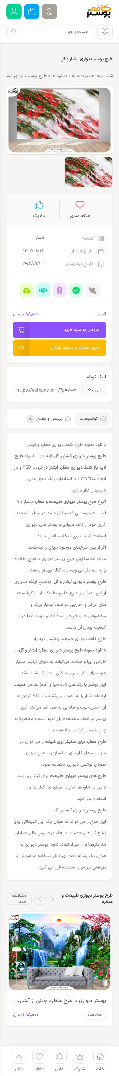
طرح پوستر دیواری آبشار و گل (86, 59)
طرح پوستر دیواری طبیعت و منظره (65, 501)
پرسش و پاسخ (46, 418)
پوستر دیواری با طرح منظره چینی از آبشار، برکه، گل (62, 1001)
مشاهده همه (19, 899)
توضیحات (89, 418)
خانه (76, 76)
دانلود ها (59, 76)
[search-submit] (14, 31)
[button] (52, 899)
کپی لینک (94, 390)
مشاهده (95, 1014)
